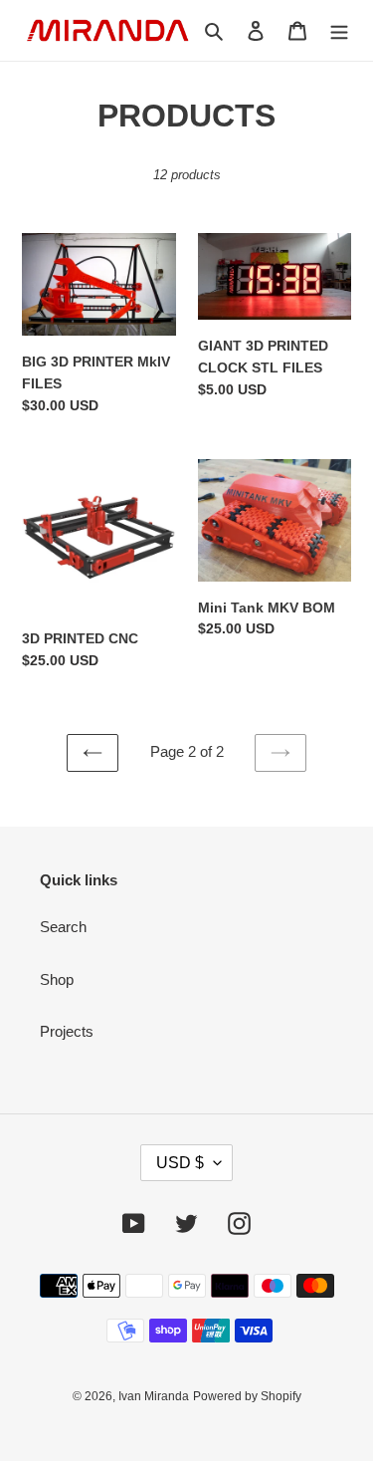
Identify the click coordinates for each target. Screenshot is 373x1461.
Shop (57, 979)
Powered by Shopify (247, 1396)
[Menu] (339, 30)
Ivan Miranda (153, 1396)
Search (63, 926)
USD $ (180, 1162)
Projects (66, 1031)
